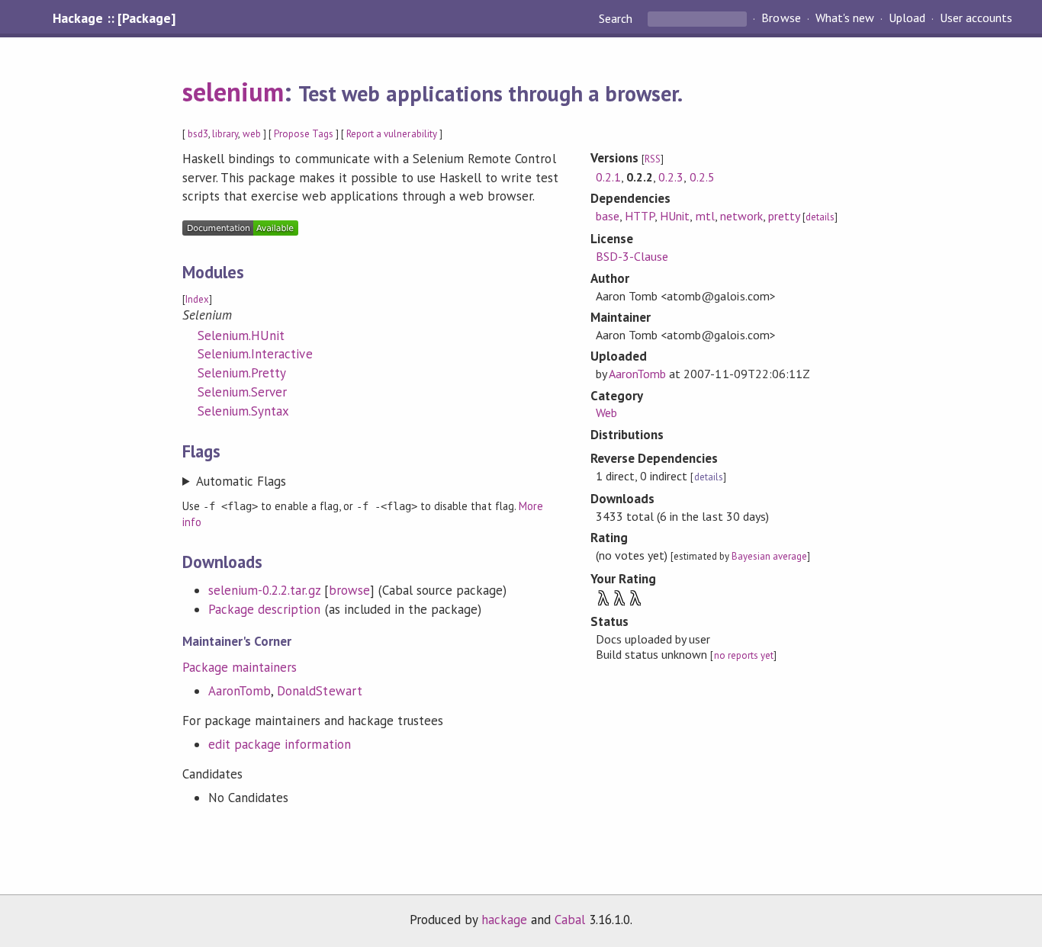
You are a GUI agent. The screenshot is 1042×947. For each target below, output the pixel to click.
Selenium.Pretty (242, 372)
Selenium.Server (242, 392)
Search (617, 18)
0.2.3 (670, 177)
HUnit (675, 215)
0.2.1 (608, 177)
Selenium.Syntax (243, 411)
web (252, 133)
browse (349, 590)
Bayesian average (769, 556)
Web (606, 412)
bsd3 (198, 133)
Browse (780, 18)
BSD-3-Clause (632, 256)
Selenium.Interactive (255, 353)
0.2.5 (702, 177)
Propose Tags (303, 133)
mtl (705, 215)
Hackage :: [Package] (114, 18)
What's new (844, 18)
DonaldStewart (319, 690)
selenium (233, 91)
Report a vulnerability (391, 133)
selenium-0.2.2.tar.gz (264, 590)
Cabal (570, 919)
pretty (784, 215)
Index (197, 299)
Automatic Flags (241, 481)
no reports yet (743, 655)
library (225, 133)
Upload (907, 18)
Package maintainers (239, 667)
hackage (504, 919)
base (607, 215)
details (820, 216)
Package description (264, 609)
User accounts (976, 18)
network (741, 215)
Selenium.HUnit (241, 335)
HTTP (639, 215)
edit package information (279, 744)
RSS (653, 158)
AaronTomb (239, 690)
